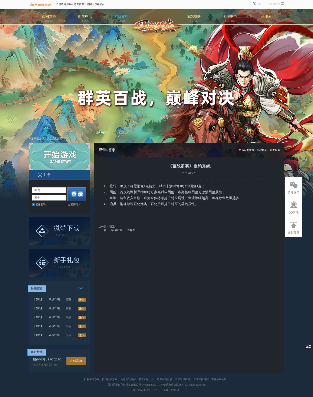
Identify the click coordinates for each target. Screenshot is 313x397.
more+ (82, 288)
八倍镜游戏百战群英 (172, 384)
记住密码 (40, 204)
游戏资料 (121, 18)
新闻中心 (85, 18)
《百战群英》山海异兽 (122, 230)
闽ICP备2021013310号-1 (146, 389)
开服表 (266, 18)
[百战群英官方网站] (157, 27)
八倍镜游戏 (274, 3)
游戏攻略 (194, 18)
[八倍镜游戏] (40, 4)
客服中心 (230, 18)
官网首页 (49, 18)
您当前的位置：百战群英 (253, 150)
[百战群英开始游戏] (59, 156)
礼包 (258, 3)
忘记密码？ (74, 204)
